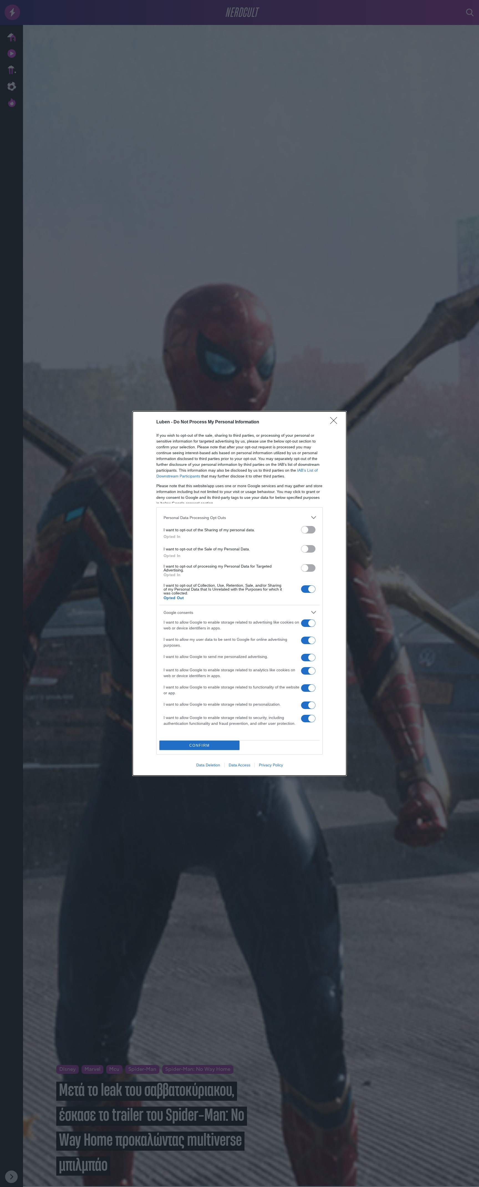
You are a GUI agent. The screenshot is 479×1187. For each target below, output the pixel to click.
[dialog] (239, 593)
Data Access (239, 765)
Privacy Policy (271, 765)
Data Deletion (208, 765)
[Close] (335, 422)
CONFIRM (199, 745)
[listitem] (239, 517)
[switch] (308, 529)
